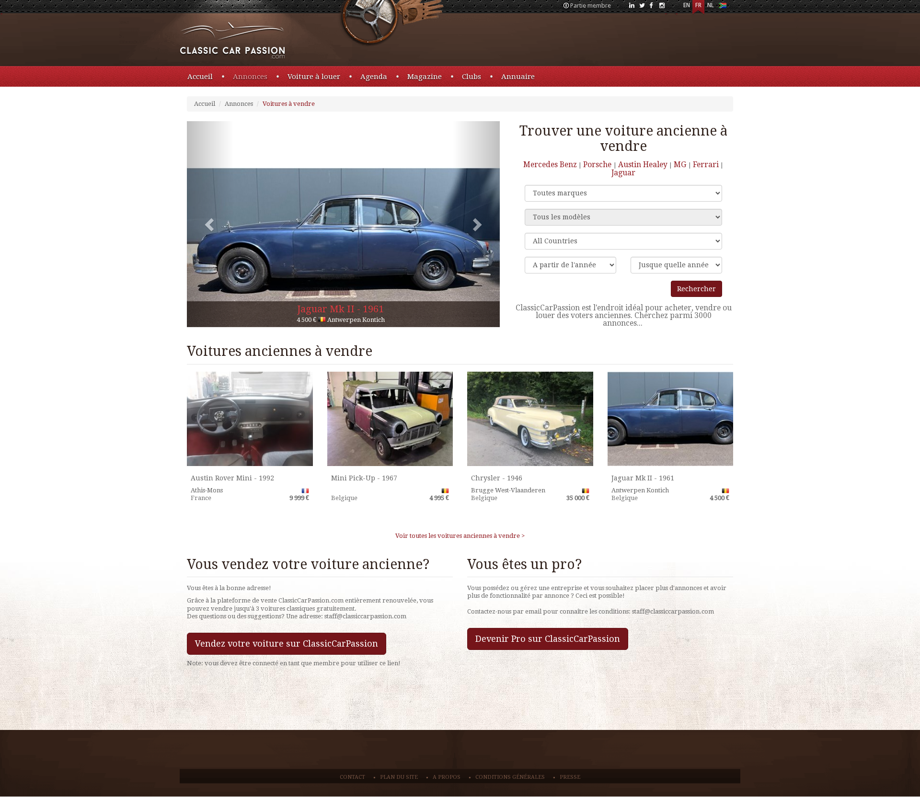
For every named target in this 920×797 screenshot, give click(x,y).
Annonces (250, 76)
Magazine (424, 76)
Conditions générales (510, 777)
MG (681, 164)
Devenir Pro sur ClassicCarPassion (547, 639)
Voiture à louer (314, 76)
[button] (210, 224)
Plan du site (399, 777)
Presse (570, 777)
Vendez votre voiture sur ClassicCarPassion (286, 643)
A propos (446, 777)
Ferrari (706, 164)
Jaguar (623, 172)
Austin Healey (642, 164)
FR (698, 5)
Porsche (598, 164)
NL (710, 5)
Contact (352, 777)
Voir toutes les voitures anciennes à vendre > (460, 535)
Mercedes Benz (550, 164)
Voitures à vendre (289, 103)
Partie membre (590, 5)
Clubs (471, 76)
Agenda (373, 76)
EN (686, 5)
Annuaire (518, 76)
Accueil (200, 76)
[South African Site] (722, 7)
